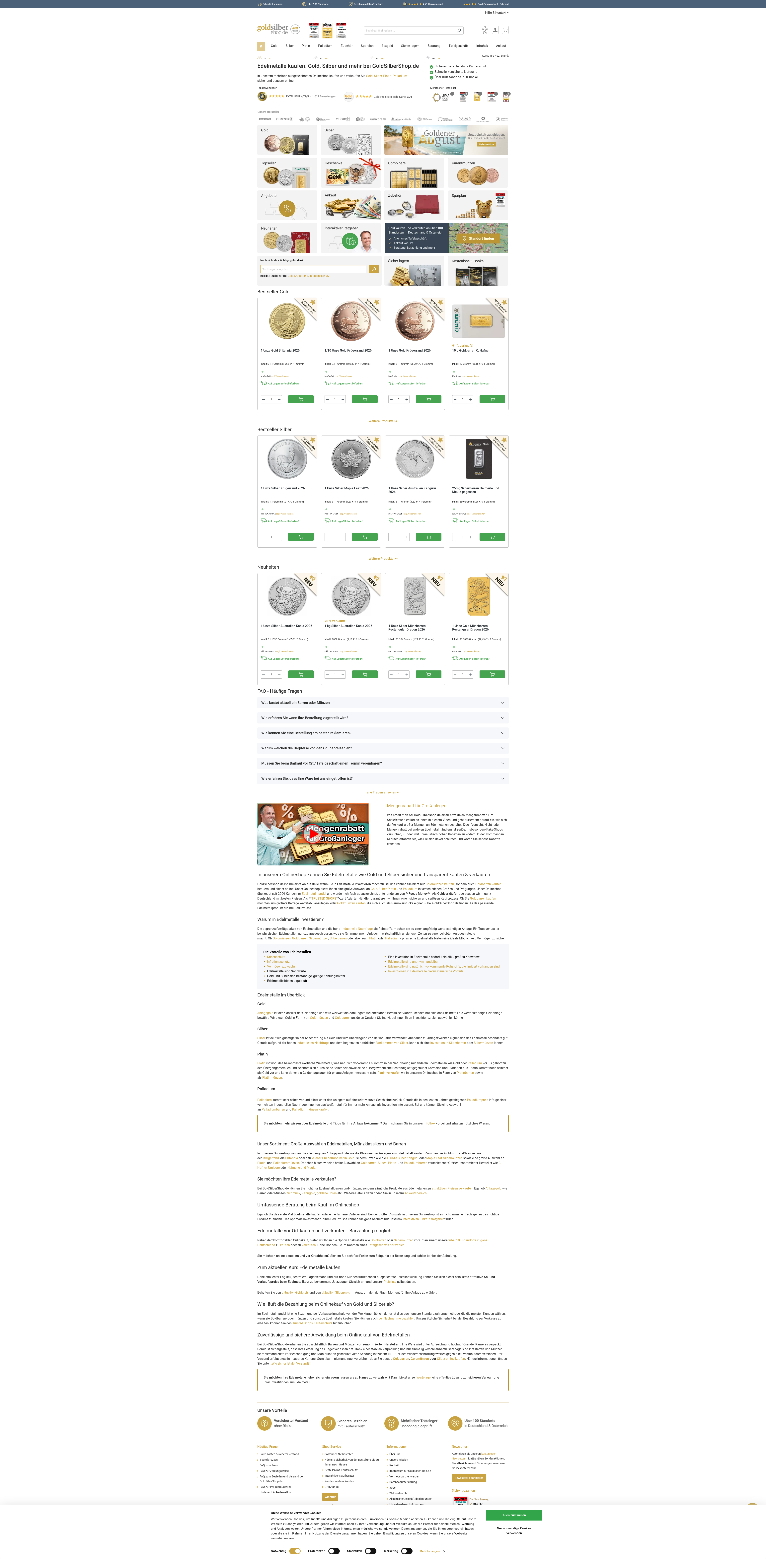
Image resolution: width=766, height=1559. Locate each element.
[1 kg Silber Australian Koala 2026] (351, 596)
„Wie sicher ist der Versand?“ (290, 1363)
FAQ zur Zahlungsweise (274, 1471)
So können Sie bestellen (339, 1454)
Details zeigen (430, 1551)
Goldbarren (300, 938)
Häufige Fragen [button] (268, 1447)
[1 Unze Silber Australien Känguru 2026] (414, 459)
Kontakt (394, 1465)
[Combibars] (414, 172)
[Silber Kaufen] (351, 140)
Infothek (429, 1123)
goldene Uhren (327, 1193)
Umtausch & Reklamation (275, 1492)
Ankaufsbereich (416, 1193)
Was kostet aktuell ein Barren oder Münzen (295, 703)
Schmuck (293, 1193)
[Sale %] (287, 205)
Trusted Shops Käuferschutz (312, 1323)
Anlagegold (265, 1013)
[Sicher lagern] (414, 271)
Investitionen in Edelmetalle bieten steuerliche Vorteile (425, 971)
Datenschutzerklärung (403, 1482)
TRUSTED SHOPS (323, 898)
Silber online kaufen (451, 1359)
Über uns (394, 1454)
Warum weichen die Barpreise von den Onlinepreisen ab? (306, 748)
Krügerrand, (301, 275)
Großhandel (332, 1487)
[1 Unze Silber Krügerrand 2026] (287, 459)
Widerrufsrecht (398, 1493)
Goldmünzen (282, 938)
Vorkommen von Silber (392, 1043)
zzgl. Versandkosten (280, 376)
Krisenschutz (276, 957)
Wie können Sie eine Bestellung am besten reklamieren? (306, 733)
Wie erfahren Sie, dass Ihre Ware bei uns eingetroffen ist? (307, 778)
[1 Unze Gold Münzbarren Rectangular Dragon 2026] (478, 596)
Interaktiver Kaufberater (339, 1475)
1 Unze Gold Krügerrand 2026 (409, 350)
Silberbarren (338, 938)
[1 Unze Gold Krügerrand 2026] (414, 321)
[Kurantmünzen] (478, 172)
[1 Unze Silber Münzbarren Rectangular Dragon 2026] (414, 596)
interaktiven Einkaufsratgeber (423, 1219)
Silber (378, 76)
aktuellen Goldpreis (295, 1292)
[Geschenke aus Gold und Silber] (351, 172)
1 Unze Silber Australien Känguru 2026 (412, 490)
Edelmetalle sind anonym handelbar (413, 962)
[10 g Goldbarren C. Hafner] (478, 321)
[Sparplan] (478, 205)
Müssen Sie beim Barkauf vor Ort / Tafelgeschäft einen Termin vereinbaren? (321, 763)
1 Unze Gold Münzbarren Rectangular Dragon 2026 (470, 628)
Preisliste (390, 1282)
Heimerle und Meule (301, 1168)
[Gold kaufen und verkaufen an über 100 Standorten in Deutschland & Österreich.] (446, 238)
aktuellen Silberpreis (336, 1292)
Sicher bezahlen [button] (463, 1490)
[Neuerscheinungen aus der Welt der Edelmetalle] (287, 238)
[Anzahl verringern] (263, 399)
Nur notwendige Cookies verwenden (514, 1530)
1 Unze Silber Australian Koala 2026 (286, 626)
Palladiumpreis (477, 1100)
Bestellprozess (269, 1459)
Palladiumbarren (274, 1109)
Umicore (274, 1168)
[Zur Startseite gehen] (278, 29)
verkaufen (309, 1245)
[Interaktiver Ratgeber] (351, 238)
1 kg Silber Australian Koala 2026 (348, 626)
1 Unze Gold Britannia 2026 (280, 350)
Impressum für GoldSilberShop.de (410, 1471)
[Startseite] (261, 46)
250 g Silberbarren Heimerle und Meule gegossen (475, 490)
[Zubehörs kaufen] (414, 205)
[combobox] (409, 30)
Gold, (291, 275)
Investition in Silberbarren (448, 1043)
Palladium (400, 76)
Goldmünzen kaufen (439, 884)
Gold (369, 76)
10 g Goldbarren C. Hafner (471, 350)
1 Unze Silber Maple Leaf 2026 (347, 488)
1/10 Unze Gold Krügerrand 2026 (348, 350)
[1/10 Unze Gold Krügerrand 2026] (351, 321)
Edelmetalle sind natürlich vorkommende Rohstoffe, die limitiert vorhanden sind (444, 966)
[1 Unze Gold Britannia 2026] (287, 321)
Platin (387, 76)
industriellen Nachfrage (313, 1043)
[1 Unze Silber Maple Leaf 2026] (351, 459)
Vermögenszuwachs (281, 966)
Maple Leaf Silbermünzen (444, 1158)
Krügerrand (271, 1158)
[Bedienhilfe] (485, 30)
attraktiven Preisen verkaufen (452, 1188)
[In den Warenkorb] (301, 399)
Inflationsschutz (319, 275)
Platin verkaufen (388, 1073)
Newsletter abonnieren (469, 1477)
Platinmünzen (272, 1077)
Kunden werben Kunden (339, 1481)
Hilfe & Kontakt (495, 13)
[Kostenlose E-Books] (478, 271)
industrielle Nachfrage (357, 929)
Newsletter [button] (459, 1447)
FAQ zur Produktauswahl (275, 1487)
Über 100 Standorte (318, 4)
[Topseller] (287, 172)
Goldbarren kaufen (488, 884)
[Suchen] (459, 30)
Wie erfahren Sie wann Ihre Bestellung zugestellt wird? (304, 718)
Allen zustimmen (514, 1515)
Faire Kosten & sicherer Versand (279, 1454)
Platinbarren (466, 1073)
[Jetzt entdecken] (446, 140)
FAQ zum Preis (269, 1465)
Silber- (382, 1163)
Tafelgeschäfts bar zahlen (386, 1245)
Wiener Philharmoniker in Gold (333, 1158)
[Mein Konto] (495, 30)
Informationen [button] (397, 1447)
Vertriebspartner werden (404, 1476)
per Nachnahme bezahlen (396, 1318)
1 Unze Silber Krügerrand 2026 (283, 488)
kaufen (285, 1245)
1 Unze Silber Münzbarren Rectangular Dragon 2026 (407, 628)
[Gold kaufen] (287, 140)
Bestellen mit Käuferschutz (341, 1470)
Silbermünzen (318, 938)
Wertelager (424, 1377)
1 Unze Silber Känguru (403, 1158)
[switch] (334, 1551)
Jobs (392, 1487)
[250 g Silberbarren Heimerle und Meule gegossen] (478, 459)
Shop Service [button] (331, 1447)
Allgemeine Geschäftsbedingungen (410, 1499)
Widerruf (330, 1497)
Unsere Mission (398, 1459)
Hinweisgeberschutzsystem (406, 1504)
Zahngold (308, 1193)
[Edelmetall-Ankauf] (351, 205)
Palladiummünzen (286, 1163)
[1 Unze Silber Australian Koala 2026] (287, 596)
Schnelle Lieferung (272, 4)
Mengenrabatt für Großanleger (416, 805)
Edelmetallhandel (314, 894)
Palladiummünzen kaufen (310, 1109)
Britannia (291, 1158)
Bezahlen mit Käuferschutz (368, 4)
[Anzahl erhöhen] (279, 399)
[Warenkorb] (505, 30)
